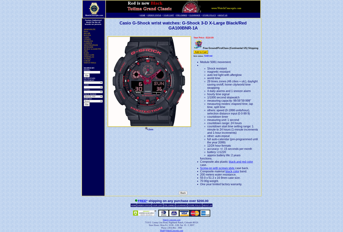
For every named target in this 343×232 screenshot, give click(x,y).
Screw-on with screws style (217, 168)
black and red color (241, 161)
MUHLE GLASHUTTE (92, 49)
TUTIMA (87, 59)
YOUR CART (168, 15)
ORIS (86, 51)
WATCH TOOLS (90, 63)
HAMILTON (88, 41)
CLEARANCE (194, 15)
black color (232, 171)
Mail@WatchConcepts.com (171, 230)
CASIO (86, 37)
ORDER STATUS (154, 15)
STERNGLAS (89, 57)
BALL (86, 31)
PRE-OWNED (181, 15)
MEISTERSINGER (91, 45)
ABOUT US (222, 15)
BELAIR (87, 33)
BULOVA (87, 35)
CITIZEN (87, 39)
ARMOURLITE (89, 29)
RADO (86, 53)
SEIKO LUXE (89, 55)
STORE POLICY (209, 15)
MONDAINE (88, 47)
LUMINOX (88, 43)
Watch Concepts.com (171, 220)
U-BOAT (87, 61)
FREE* (143, 201)
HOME (142, 15)
